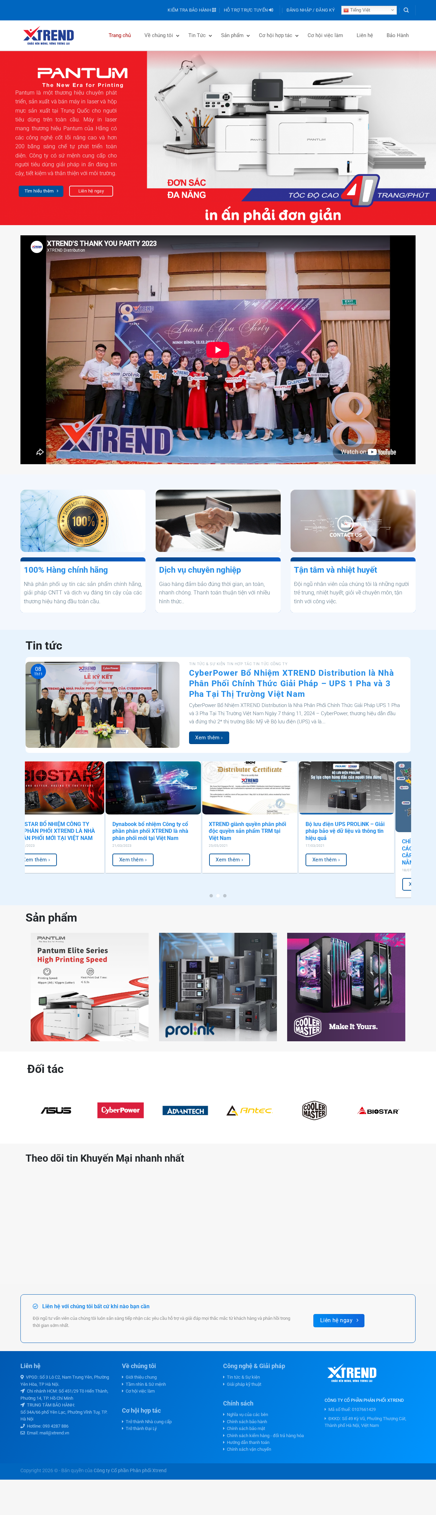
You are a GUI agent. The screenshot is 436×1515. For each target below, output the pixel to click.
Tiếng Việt (359, 10)
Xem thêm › (209, 738)
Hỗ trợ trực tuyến (246, 10)
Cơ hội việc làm (139, 1391)
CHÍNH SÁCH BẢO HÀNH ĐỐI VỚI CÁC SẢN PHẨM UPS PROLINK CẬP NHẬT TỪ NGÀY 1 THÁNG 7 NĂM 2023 (46, 852)
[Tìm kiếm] (406, 10)
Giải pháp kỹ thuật (243, 1384)
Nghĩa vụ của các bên (246, 1414)
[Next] (418, 138)
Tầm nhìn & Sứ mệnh (145, 1384)
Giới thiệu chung (140, 1377)
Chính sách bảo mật (245, 1428)
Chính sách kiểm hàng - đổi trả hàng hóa (264, 1435)
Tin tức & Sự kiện (242, 1377)
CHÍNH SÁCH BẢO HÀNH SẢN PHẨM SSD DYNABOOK (331, 828)
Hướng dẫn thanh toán (247, 1442)
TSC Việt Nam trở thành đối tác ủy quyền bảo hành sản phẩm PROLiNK (139, 831)
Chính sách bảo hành (246, 1421)
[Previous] (17, 138)
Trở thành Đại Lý (140, 1428)
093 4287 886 (55, 1426)
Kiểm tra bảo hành (190, 10)
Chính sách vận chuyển (248, 1449)
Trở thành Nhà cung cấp (148, 1421)
